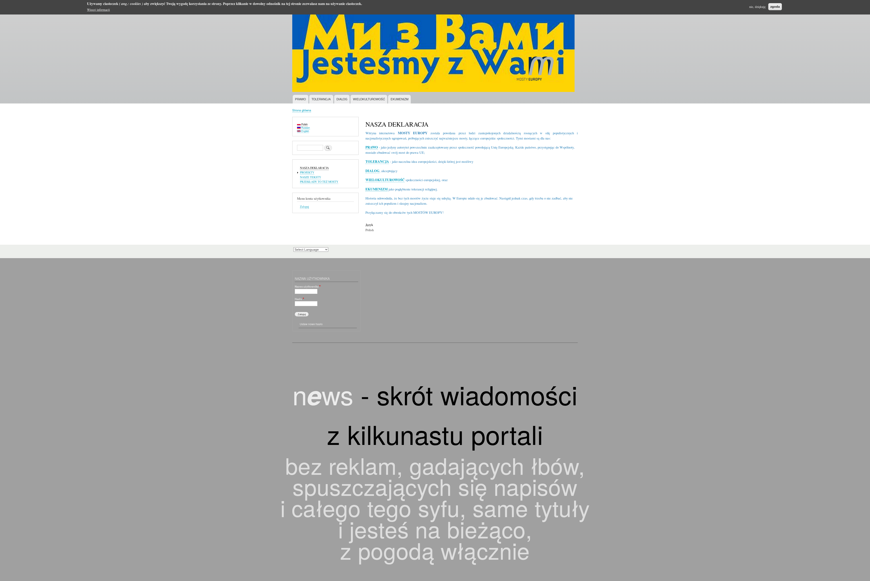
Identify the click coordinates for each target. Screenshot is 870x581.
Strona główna (301, 110)
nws (322, 394)
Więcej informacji (98, 9)
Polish (304, 124)
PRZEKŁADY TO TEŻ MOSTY (319, 182)
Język (369, 225)
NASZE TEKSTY (310, 177)
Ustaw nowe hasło (311, 324)
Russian (305, 127)
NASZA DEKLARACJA (314, 168)
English (305, 131)
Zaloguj (304, 207)
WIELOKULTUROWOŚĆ (369, 99)
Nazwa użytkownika (307, 286)
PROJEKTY (307, 172)
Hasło (298, 299)
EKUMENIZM (399, 99)
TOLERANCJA (321, 99)
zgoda (775, 6)
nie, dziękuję (757, 7)
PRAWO (300, 99)
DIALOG (341, 99)
